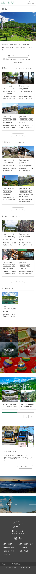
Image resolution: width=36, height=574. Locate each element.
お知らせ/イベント (9, 551)
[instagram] (16, 538)
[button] (31, 416)
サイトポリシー (6, 564)
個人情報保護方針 (16, 564)
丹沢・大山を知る (9, 544)
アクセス (6, 554)
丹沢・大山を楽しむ (25, 544)
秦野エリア (18, 56)
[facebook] (20, 538)
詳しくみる (24, 467)
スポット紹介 (23, 547)
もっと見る (17, 135)
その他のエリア (18, 62)
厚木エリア (26, 59)
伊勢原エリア (11, 59)
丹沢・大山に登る (9, 547)
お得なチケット (23, 551)
